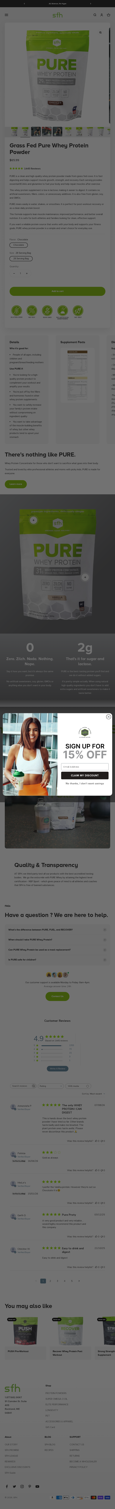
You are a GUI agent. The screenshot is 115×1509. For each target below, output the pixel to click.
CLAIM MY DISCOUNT (85, 775)
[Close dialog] (108, 716)
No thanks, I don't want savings (85, 783)
